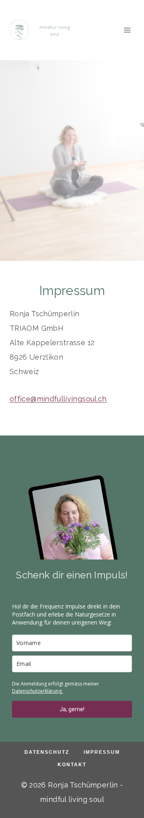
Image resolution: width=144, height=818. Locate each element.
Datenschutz (46, 752)
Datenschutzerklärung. (37, 691)
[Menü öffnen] (127, 30)
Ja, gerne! (72, 709)
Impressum (102, 752)
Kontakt (72, 764)
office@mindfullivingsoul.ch (58, 399)
